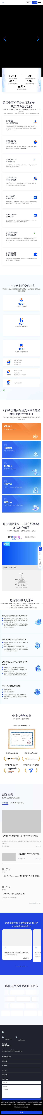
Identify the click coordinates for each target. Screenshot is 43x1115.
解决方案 (4, 1061)
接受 (21, 1112)
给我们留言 (5, 1079)
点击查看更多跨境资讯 (34, 903)
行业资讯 (20, 803)
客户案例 (4, 1065)
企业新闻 (13, 803)
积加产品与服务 (6, 1056)
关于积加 (4, 1074)
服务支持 (4, 1070)
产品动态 (5, 803)
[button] (4, 38)
